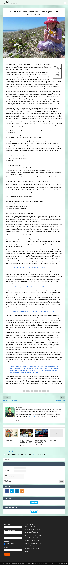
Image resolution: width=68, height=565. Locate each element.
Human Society (37, 14)
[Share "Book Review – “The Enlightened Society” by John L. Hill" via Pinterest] (34, 391)
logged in (11, 451)
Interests (6, 541)
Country (6, 547)
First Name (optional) (9, 530)
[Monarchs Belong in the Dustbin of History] (11, 433)
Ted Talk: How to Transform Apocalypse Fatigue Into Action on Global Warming (40, 440)
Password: (6, 470)
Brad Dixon (19, 407)
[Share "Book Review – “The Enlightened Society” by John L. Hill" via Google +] (29, 391)
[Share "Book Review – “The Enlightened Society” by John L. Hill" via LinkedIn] (37, 391)
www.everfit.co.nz (32, 416)
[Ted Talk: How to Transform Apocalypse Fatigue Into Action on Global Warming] (41, 433)
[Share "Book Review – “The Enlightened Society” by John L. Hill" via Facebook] (24, 391)
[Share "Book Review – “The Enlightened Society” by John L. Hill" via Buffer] (40, 391)
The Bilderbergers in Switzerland (55, 439)
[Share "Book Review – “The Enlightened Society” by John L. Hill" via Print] (48, 391)
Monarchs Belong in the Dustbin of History (11, 439)
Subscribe (34, 502)
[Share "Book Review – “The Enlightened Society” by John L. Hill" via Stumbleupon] (42, 391)
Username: (6, 468)
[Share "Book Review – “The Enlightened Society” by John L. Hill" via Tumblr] (32, 391)
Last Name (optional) (9, 536)
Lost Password (7, 481)
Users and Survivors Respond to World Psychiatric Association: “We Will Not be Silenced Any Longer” (26, 441)
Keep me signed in (10, 473)
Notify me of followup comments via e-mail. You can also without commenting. (26, 454)
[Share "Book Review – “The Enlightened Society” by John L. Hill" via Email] (45, 391)
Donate (34, 512)
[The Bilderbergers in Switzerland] (56, 433)
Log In (61, 481)
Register (6, 480)
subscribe (34, 454)
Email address (7, 524)
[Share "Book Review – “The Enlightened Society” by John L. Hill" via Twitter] (27, 391)
